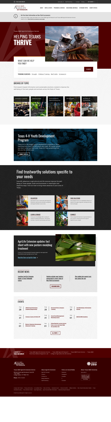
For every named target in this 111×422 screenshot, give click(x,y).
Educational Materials (72, 8)
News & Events (48, 8)
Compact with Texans (18, 388)
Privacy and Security (28, 388)
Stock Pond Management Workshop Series (57, 316)
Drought (34, 74)
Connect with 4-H (23, 154)
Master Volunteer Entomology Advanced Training (33, 325)
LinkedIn (64, 376)
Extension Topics (83, 8)
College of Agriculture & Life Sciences (61, 354)
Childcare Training (43, 74)
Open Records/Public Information (50, 389)
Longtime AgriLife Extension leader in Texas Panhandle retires (25, 278)
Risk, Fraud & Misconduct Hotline (84, 388)
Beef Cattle (54, 74)
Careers (43, 374)
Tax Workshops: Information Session (83, 308)
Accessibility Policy (38, 388)
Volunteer (34, 198)
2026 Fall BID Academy (82, 316)
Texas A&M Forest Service (78, 352)
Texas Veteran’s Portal (27, 389)
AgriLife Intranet (45, 372)
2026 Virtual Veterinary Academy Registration (31, 308)
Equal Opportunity (37, 389)
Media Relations (45, 378)
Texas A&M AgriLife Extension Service (39, 352)
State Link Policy (46, 388)
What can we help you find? (26, 62)
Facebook (64, 372)
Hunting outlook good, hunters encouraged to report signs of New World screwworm (54, 278)
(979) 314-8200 (21, 378)
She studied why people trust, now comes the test (83, 277)
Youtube (64, 380)
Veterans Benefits (64, 388)
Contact (78, 2)
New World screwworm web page (36, 19)
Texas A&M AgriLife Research (60, 352)
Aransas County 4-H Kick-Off (33, 316)
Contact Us (44, 376)
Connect (73, 214)
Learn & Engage (35, 214)
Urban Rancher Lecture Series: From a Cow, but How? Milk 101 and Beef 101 (58, 325)
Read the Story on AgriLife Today (27, 257)
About (41, 8)
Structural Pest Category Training (57, 308)
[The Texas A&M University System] (85, 377)
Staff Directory (68, 2)
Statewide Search (55, 388)
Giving (82, 2)
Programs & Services (59, 8)
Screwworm (62, 74)
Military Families (72, 388)
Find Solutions (75, 198)
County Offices (93, 8)
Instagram (64, 374)
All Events (54, 333)
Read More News (56, 286)
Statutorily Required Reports (64, 389)
